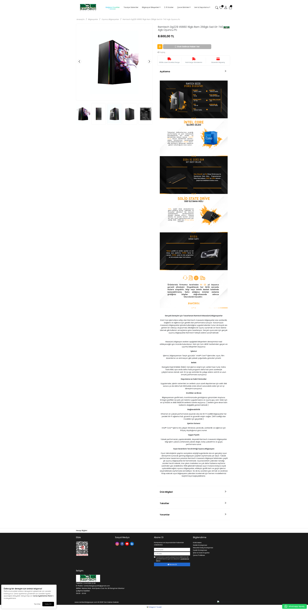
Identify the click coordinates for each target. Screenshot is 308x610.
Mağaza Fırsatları (113, 7)
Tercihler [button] (37, 604)
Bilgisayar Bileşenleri (150, 7)
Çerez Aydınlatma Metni (42, 596)
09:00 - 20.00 (81, 593)
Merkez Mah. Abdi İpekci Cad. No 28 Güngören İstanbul (103, 588)
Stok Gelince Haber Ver (188, 46)
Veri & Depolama (201, 7)
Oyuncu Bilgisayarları (110, 19)
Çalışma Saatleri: (83, 591)
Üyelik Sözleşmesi (200, 550)
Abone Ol (173, 564)
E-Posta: (79, 586)
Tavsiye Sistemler (131, 7)
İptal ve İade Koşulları (201, 553)
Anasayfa (80, 19)
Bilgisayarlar (93, 19)
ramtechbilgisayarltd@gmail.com (96, 586)
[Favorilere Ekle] (159, 46)
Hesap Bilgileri (81, 530)
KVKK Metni (197, 542)
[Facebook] (122, 543)
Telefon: (79, 583)
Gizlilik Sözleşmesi (200, 545)
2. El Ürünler (168, 7)
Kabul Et (48, 604)
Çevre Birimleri (183, 7)
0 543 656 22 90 (89, 583)
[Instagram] (117, 543)
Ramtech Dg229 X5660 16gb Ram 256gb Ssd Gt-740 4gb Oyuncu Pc (151, 19)
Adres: (78, 588)
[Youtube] (127, 543)
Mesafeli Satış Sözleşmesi (203, 548)
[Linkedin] (132, 543)
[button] (226, 7)
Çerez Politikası (199, 555)
